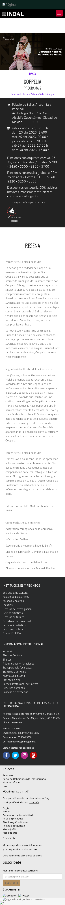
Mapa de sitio (10, 832)
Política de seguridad (14, 825)
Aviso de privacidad (13, 818)
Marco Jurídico (10, 829)
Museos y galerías (13, 601)
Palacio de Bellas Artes (16, 597)
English (6, 808)
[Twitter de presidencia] (23, 895)
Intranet (7, 651)
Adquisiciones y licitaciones (18, 664)
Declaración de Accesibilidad (18, 815)
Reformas (8, 775)
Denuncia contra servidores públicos (22, 855)
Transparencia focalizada (17, 668)
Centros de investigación (17, 609)
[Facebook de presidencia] (9, 895)
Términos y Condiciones (15, 822)
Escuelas (8, 605)
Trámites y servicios (14, 672)
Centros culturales (13, 617)
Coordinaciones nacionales (18, 621)
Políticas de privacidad (15, 692)
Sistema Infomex (12, 782)
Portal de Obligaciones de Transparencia (24, 779)
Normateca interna (14, 676)
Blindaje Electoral (12, 655)
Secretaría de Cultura (15, 593)
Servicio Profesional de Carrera (20, 684)
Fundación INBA (12, 633)
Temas (6, 811)
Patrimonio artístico (14, 625)
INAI (5, 786)
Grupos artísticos (13, 613)
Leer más (34, 802)
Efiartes (7, 660)
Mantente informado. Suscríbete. (20, 870)
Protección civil (11, 680)
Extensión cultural (13, 629)
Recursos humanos (14, 688)
